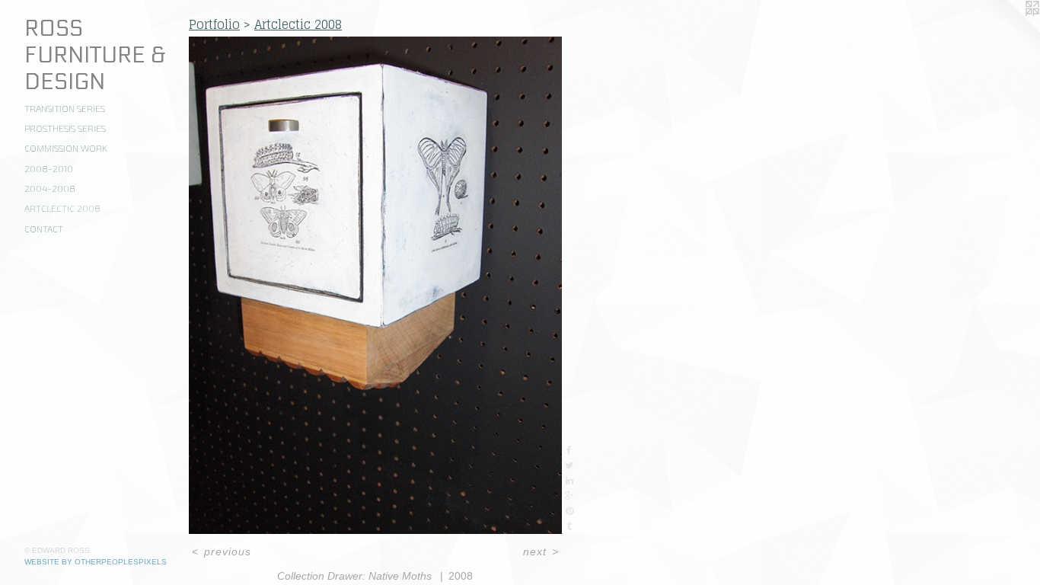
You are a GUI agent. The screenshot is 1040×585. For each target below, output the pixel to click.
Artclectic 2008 (62, 208)
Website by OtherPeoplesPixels (95, 562)
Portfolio (214, 24)
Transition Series (64, 108)
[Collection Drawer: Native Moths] (375, 285)
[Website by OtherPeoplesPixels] (1009, 30)
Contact (43, 228)
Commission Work (65, 147)
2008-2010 (48, 168)
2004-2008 (49, 188)
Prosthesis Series (65, 128)
